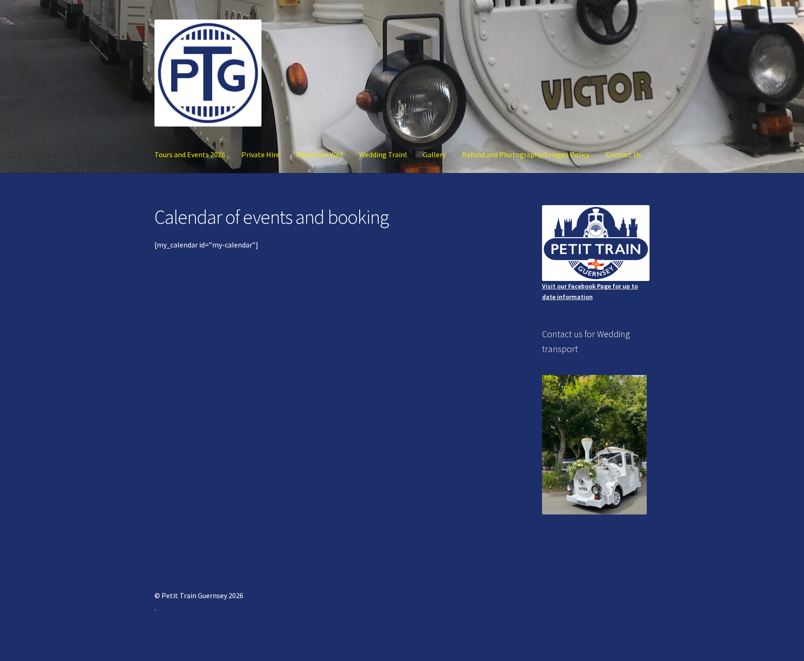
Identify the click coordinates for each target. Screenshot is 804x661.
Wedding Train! (383, 154)
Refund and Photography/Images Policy (526, 154)
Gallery (434, 154)
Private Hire (260, 154)
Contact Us (623, 154)
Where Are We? (319, 154)
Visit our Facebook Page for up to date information (590, 291)
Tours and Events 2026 (189, 154)
